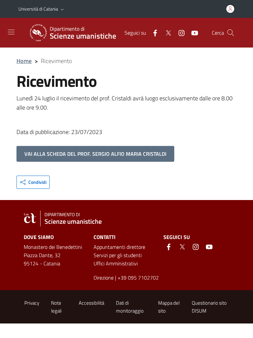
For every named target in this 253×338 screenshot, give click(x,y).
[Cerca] (231, 33)
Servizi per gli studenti (118, 255)
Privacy (31, 303)
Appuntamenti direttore (119, 247)
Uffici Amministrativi (116, 263)
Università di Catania (38, 8)
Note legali (56, 306)
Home (24, 60)
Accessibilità (91, 303)
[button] (62, 9)
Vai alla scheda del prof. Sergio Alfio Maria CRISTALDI (95, 154)
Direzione (104, 278)
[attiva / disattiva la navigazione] (11, 32)
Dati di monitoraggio (130, 306)
